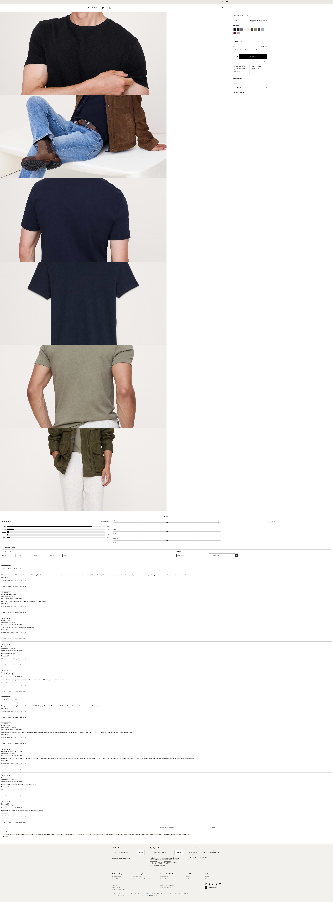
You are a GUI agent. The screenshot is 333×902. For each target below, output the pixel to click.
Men (2, 842)
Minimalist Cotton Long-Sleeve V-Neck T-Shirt (177, 834)
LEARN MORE (202, 857)
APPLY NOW (193, 857)
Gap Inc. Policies (156, 895)
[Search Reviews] (236, 555)
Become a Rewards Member (167, 885)
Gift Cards (114, 885)
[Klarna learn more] (264, 61)
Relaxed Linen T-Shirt (142, 834)
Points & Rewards (164, 878)
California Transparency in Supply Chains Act (140, 895)
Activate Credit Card (165, 883)
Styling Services (137, 876)
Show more (5, 836)
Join (240, 71)
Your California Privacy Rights (157, 893)
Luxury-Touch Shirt (8, 834)
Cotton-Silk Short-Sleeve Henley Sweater (101, 834)
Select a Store (255, 68)
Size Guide (264, 46)
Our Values (188, 878)
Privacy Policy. (126, 858)
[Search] (245, 8)
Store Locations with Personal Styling (142, 878)
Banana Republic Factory (211, 881)
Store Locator (208, 878)
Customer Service (116, 876)
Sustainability (177, 893)
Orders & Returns (116, 881)
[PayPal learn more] (258, 61)
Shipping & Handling (117, 878)
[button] (83, 261)
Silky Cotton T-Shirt (155, 834)
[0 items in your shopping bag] (227, 2)
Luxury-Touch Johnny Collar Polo (124, 834)
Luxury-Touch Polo (81, 834)
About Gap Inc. (185, 893)
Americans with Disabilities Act (119, 895)
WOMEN (139, 8)
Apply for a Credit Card (166, 887)
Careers (188, 876)
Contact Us (207, 876)
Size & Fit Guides (116, 887)
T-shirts (7, 842)
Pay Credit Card (164, 876)
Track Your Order (116, 883)
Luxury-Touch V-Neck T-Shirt (24, 834)
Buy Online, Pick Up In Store (119, 889)
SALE (195, 8)
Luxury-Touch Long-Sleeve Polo (65, 834)
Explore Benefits (164, 881)
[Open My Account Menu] (223, 2)
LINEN (158, 8)
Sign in (236, 71)
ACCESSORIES (183, 8)
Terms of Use (169, 893)
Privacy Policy (167, 861)
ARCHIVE (169, 8)
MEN (148, 8)
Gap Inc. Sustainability (191, 881)
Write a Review (272, 522)
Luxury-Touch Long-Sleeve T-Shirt (44, 834)
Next (213, 827)
